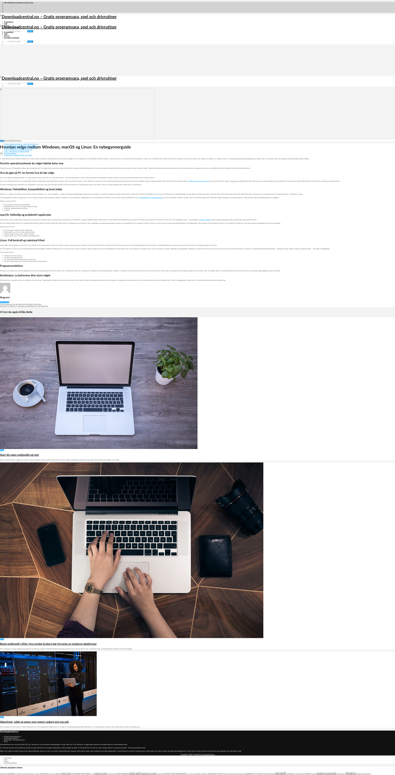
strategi (320, 773)
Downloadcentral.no (208, 754)
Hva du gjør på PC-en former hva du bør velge (19, 146)
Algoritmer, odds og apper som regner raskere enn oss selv (34, 722)
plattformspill (232, 774)
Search (30, 31)
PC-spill (219, 774)
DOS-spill (66, 773)
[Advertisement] (197, 60)
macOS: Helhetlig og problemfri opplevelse (18, 150)
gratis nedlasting (122, 774)
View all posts (4, 302)
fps (90, 774)
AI (16, 774)
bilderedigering (44, 774)
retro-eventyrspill (258, 774)
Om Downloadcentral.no (11, 738)
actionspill (11, 774)
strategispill (330, 773)
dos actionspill (75, 774)
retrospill (280, 773)
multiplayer (204, 774)
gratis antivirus (111, 774)
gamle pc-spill (100, 773)
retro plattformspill (269, 774)
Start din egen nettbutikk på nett (19, 455)
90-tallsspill (3, 774)
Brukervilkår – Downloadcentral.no (14, 740)
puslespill (249, 774)
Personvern (225, 774)
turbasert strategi (341, 774)
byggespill (51, 773)
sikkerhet (307, 774)
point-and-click (240, 774)
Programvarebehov (10, 153)
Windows (350, 773)
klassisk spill (181, 774)
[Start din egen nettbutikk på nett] (99, 448)
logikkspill (191, 773)
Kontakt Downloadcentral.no (12, 736)
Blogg (2, 450)
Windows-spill (360, 774)
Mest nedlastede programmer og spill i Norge (18, 2)
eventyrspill (85, 774)
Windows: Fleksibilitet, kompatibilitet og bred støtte (20, 148)
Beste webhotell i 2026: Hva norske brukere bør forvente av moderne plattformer (48, 644)
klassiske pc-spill (148, 773)
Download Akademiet (11, 38)
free (93, 773)
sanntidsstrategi (290, 774)
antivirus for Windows (28, 774)
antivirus (19, 774)
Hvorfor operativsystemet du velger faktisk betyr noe (21, 144)
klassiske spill (160, 774)
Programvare (8, 22)
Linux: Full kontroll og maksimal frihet (16, 151)
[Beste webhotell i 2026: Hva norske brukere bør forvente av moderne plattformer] (131, 637)
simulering (313, 774)
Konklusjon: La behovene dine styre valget (18, 155)
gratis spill (134, 773)
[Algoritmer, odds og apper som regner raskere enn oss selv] (48, 715)
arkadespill (37, 773)
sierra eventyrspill (300, 774)
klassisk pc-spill (170, 774)
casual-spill (58, 774)
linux (187, 773)
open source (212, 774)
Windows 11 (367, 774)
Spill (5, 24)
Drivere (6, 36)
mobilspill (197, 774)
